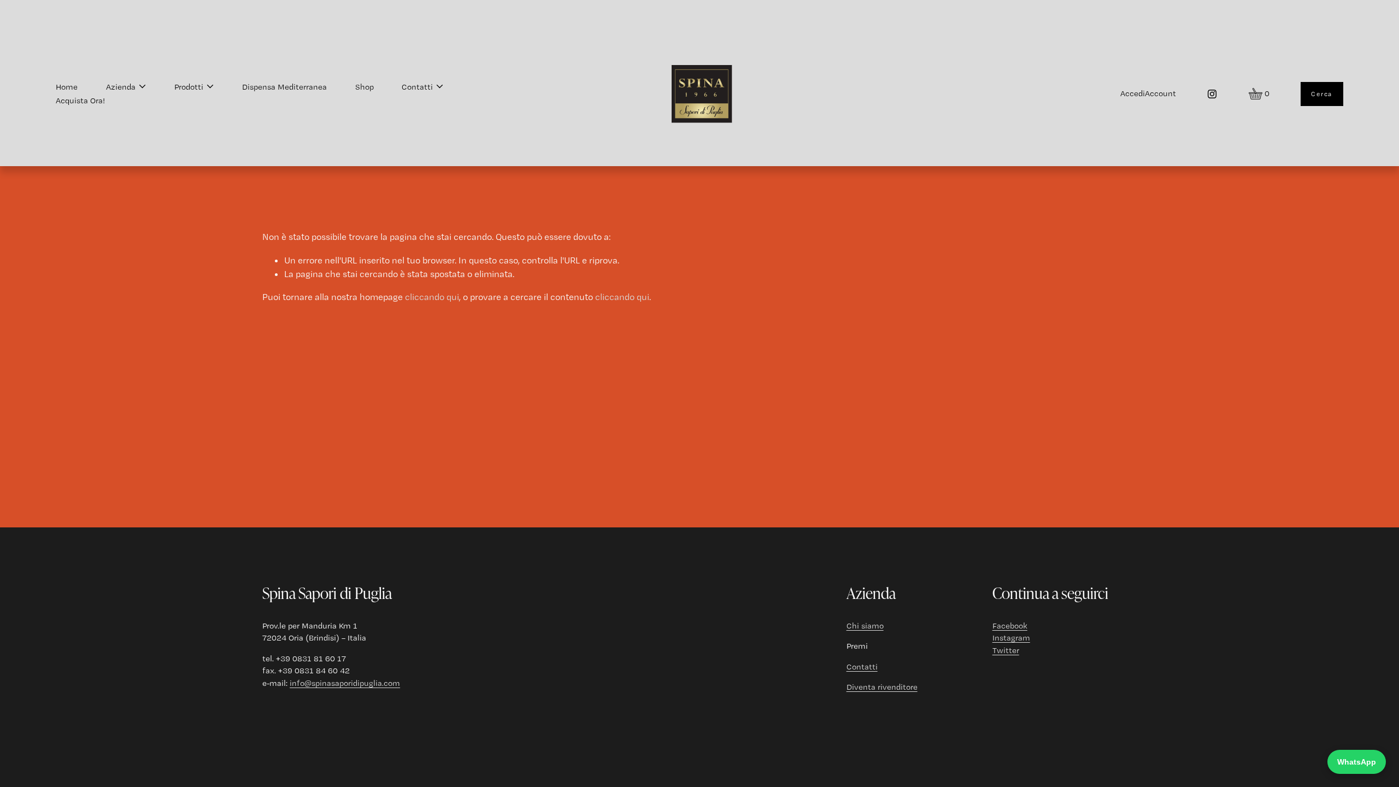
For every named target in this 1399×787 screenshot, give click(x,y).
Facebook (1009, 626)
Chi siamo (865, 626)
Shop (364, 87)
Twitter (1005, 650)
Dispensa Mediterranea (284, 87)
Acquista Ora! (80, 100)
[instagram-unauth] (1212, 94)
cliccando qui (432, 296)
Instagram (1011, 638)
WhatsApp (1356, 761)
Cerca (1321, 94)
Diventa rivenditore (882, 687)
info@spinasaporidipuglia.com (345, 683)
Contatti (862, 667)
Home (67, 87)
